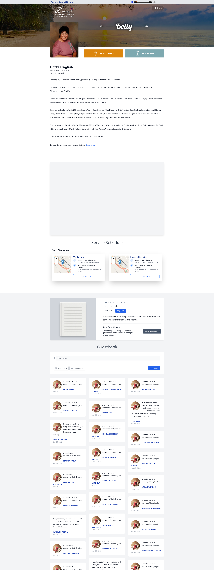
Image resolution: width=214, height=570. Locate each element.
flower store (90, 144)
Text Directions (88, 276)
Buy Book (120, 311)
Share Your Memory (152, 331)
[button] (62, 262)
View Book (108, 311)
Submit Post (154, 368)
